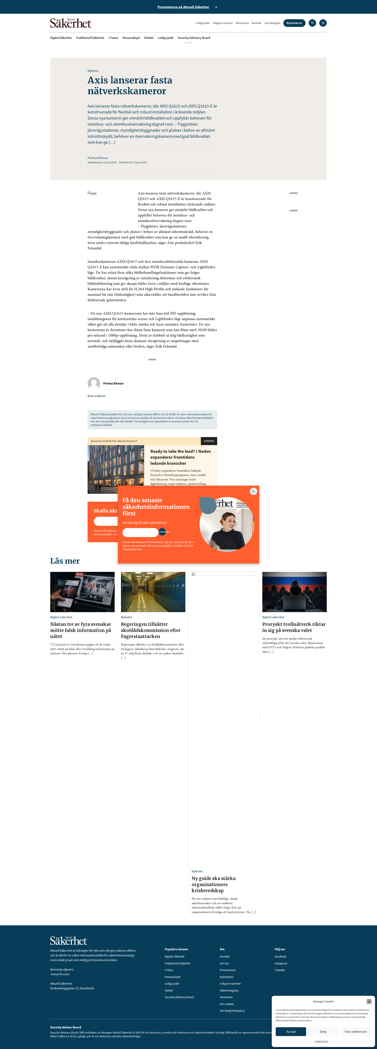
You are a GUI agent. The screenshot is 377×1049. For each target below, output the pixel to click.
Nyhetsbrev (294, 23)
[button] (369, 1001)
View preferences (356, 1031)
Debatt (149, 38)
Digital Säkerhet (61, 38)
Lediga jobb (203, 23)
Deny (323, 1031)
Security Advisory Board (194, 38)
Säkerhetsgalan (229, 990)
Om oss (224, 963)
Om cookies (227, 1004)
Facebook (280, 956)
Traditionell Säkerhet (90, 38)
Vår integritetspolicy (232, 1010)
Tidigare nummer (223, 23)
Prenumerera (228, 970)
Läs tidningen (272, 23)
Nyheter (93, 71)
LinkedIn (280, 970)
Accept (291, 1031)
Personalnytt (131, 38)
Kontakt (256, 23)
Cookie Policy (321, 1041)
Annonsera (242, 23)
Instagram (281, 963)
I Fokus (113, 38)
